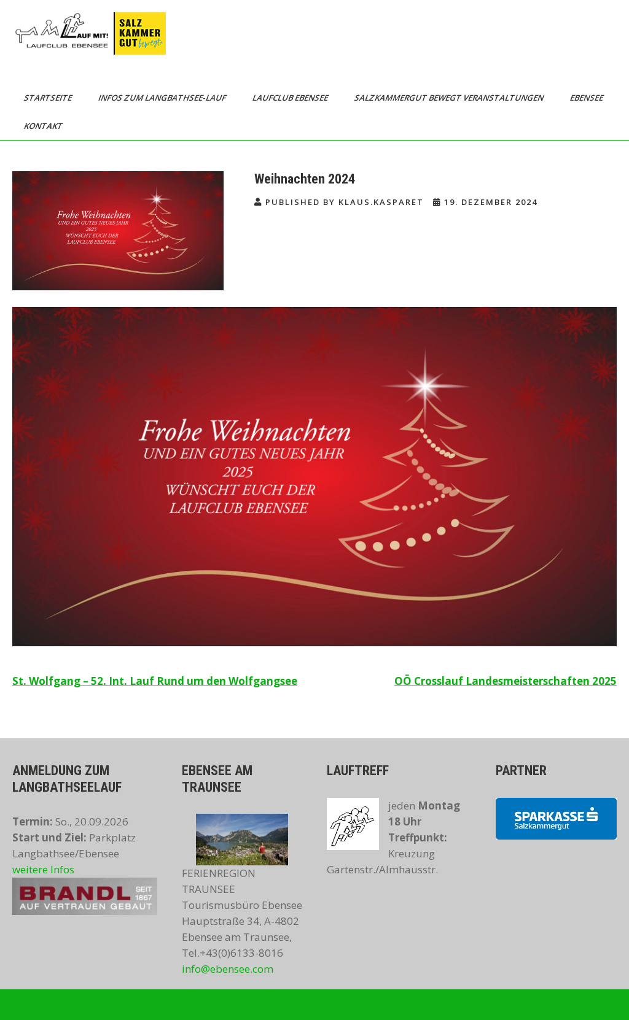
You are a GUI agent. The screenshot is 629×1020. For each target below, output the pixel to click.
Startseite (49, 97)
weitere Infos (43, 869)
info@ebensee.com (227, 969)
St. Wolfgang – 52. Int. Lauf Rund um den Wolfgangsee (154, 681)
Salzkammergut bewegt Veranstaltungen (450, 97)
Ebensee (587, 97)
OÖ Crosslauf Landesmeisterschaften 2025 (505, 681)
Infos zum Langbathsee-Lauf (163, 97)
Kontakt (44, 125)
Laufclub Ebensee (291, 97)
